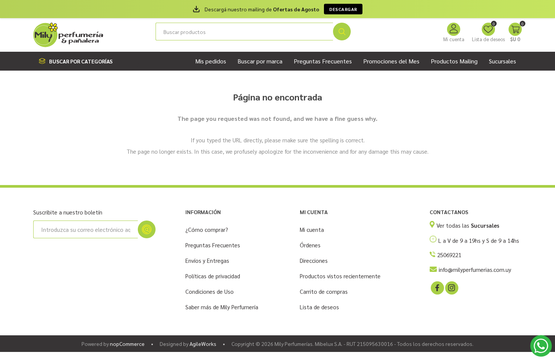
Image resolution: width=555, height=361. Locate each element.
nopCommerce (127, 343)
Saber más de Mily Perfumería (221, 306)
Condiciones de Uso (209, 291)
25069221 (449, 254)
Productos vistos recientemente (340, 275)
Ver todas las (467, 225)
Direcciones (314, 260)
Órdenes (310, 244)
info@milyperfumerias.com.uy (475, 269)
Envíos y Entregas (207, 260)
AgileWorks (203, 343)
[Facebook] (437, 287)
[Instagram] (451, 287)
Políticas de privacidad (212, 275)
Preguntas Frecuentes (212, 244)
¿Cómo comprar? (206, 229)
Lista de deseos (319, 306)
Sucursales (502, 61)
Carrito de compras (324, 291)
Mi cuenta (453, 39)
